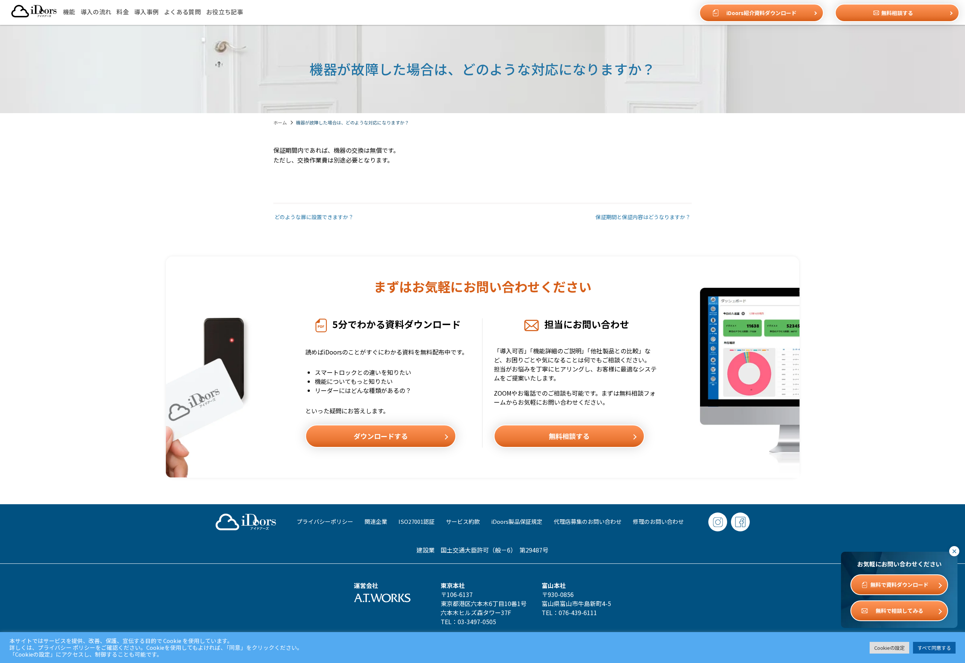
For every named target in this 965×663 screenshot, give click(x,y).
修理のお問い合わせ (658, 521)
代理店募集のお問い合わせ (588, 521)
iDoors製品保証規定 (516, 521)
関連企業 (376, 521)
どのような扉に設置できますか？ (313, 217)
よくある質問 (182, 11)
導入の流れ (96, 11)
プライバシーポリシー (325, 521)
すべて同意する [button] (934, 647)
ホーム (280, 122)
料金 (122, 11)
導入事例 (146, 11)
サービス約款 (463, 521)
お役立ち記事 (224, 11)
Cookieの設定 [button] (889, 647)
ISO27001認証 (416, 521)
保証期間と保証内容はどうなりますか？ (644, 217)
